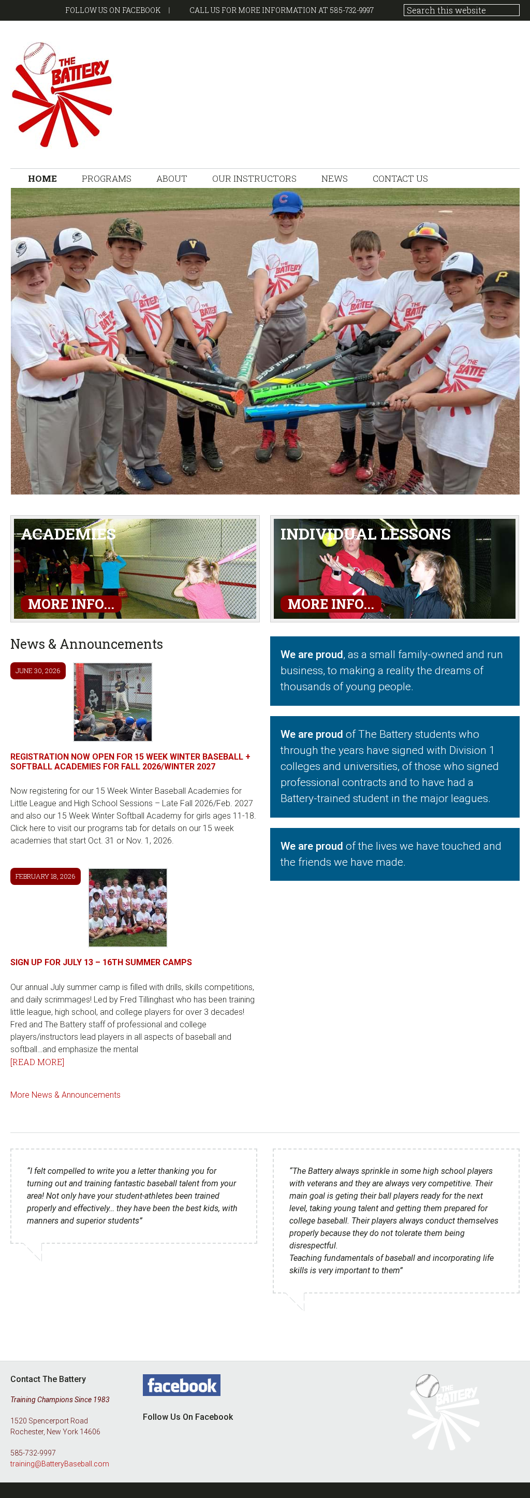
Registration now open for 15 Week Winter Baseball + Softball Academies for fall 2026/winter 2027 (130, 762)
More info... (71, 604)
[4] (48, 485)
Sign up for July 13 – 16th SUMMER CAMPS (101, 962)
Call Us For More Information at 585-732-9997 (281, 10)
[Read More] (37, 1061)
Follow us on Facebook (112, 10)
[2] (29, 485)
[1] (19, 485)
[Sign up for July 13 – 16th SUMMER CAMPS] (128, 909)
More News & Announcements (65, 1095)
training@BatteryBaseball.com (59, 1464)
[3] (38, 485)
